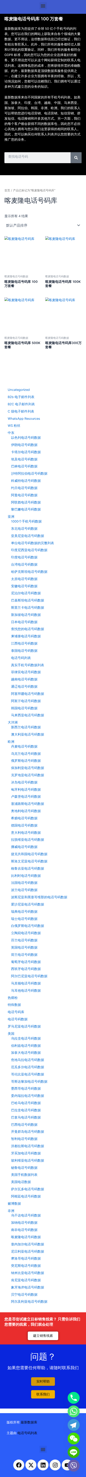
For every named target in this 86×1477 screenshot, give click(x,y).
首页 (7, 190)
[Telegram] (74, 1425)
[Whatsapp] (74, 1411)
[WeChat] (74, 1438)
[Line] (74, 1452)
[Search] (76, 157)
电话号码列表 (27, 1433)
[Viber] (74, 1466)
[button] (43, 5)
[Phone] (74, 1398)
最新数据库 (29, 1422)
